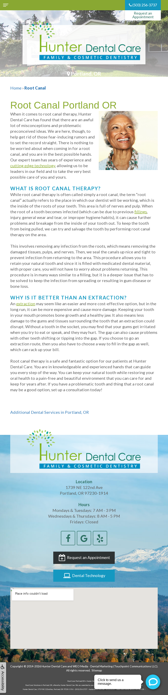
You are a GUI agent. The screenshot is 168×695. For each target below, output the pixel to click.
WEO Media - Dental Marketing (93, 666)
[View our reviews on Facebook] (68, 537)
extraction (25, 303)
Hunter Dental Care (54, 666)
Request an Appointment (143, 15)
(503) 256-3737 (144, 5)
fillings (140, 211)
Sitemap (97, 670)
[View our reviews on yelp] (100, 537)
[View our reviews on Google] (84, 537)
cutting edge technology (32, 165)
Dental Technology (88, 575)
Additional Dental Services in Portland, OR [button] (49, 412)
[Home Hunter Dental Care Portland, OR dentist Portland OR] (84, 44)
